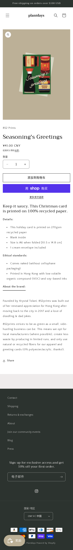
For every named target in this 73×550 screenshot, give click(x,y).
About (11, 423)
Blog (10, 440)
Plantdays (31, 543)
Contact (12, 397)
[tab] (14, 287)
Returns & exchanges (20, 414)
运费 (17, 151)
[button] (7, 15)
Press (10, 448)
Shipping (12, 406)
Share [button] (10, 360)
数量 (5, 156)
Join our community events (23, 431)
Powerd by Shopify (46, 543)
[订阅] (61, 476)
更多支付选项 (37, 197)
